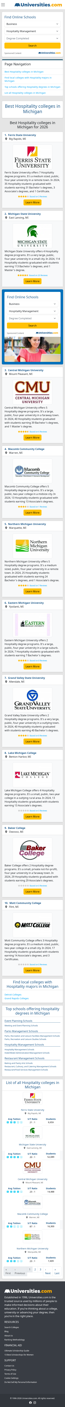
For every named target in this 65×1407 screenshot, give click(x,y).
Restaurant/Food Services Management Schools (26, 1069)
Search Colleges (11, 1327)
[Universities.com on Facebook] (30, 1402)
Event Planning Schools (18, 1021)
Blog (6, 1331)
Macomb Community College (26, 449)
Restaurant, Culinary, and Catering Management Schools (30, 1066)
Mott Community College (25, 903)
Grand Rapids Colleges (17, 998)
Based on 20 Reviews (38, 275)
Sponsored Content (12, 53)
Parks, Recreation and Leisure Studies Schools (25, 1039)
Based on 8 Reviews (38, 660)
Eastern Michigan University (26, 603)
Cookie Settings (11, 1378)
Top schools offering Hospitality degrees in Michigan (32, 86)
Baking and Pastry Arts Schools (19, 1063)
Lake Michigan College (22, 753)
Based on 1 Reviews (38, 506)
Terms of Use (10, 1374)
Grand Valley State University (26, 678)
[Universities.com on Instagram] (34, 1402)
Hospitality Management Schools (24, 1044)
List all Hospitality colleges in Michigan (25, 92)
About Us (8, 1335)
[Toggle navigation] (3, 4)
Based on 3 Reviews (38, 196)
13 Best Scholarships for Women (19, 1354)
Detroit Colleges (13, 994)
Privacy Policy (10, 1369)
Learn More (32, 202)
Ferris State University (22, 135)
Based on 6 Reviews (38, 431)
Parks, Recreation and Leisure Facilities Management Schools (32, 1036)
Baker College (16, 828)
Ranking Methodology (14, 1339)
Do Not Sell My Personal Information (20, 1382)
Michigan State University (24, 214)
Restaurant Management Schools (24, 1058)
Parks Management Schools (21, 1031)
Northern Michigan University (27, 524)
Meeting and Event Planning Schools (21, 1025)
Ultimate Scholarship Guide (16, 1350)
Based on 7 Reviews (38, 585)
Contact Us (9, 1365)
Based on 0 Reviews (38, 810)
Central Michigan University (25, 370)
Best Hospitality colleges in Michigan (24, 71)
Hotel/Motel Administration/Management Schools (27, 1053)
